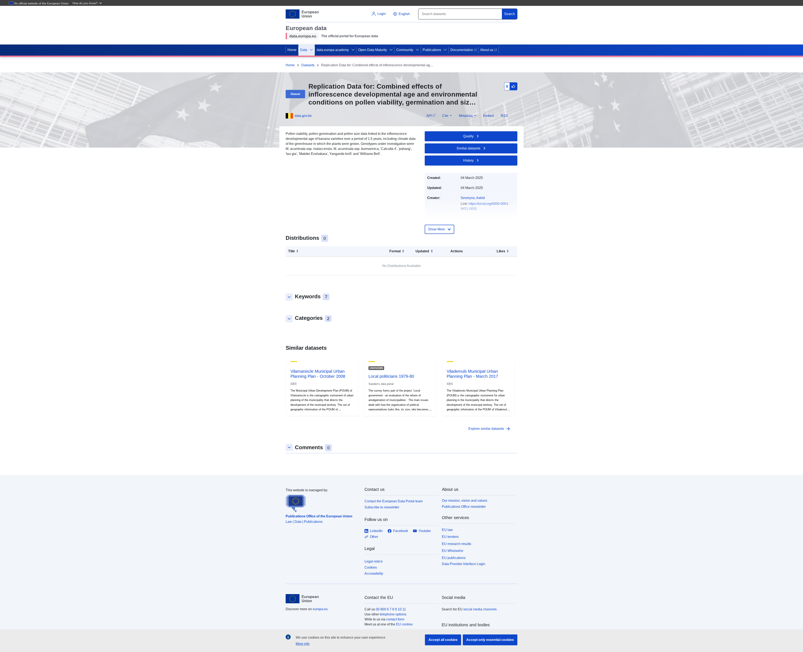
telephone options (393, 614)
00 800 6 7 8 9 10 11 (391, 609)
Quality (468, 136)
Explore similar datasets (489, 428)
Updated (422, 251)
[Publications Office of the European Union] (322, 502)
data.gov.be (303, 115)
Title (291, 251)
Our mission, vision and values (464, 500)
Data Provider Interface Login (463, 564)
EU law (447, 530)
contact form (395, 619)
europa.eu (320, 609)
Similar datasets (468, 148)
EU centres (404, 624)
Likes (501, 251)
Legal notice (373, 561)
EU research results (456, 544)
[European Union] (323, 598)
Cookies (370, 567)
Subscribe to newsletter (381, 507)
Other (374, 536)
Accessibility (373, 573)
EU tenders (450, 536)
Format (395, 251)
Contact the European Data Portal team (393, 501)
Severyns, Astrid (473, 198)
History (468, 160)
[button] (87, 3)
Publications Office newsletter (464, 506)
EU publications (453, 558)
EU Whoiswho (452, 550)
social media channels (480, 609)
